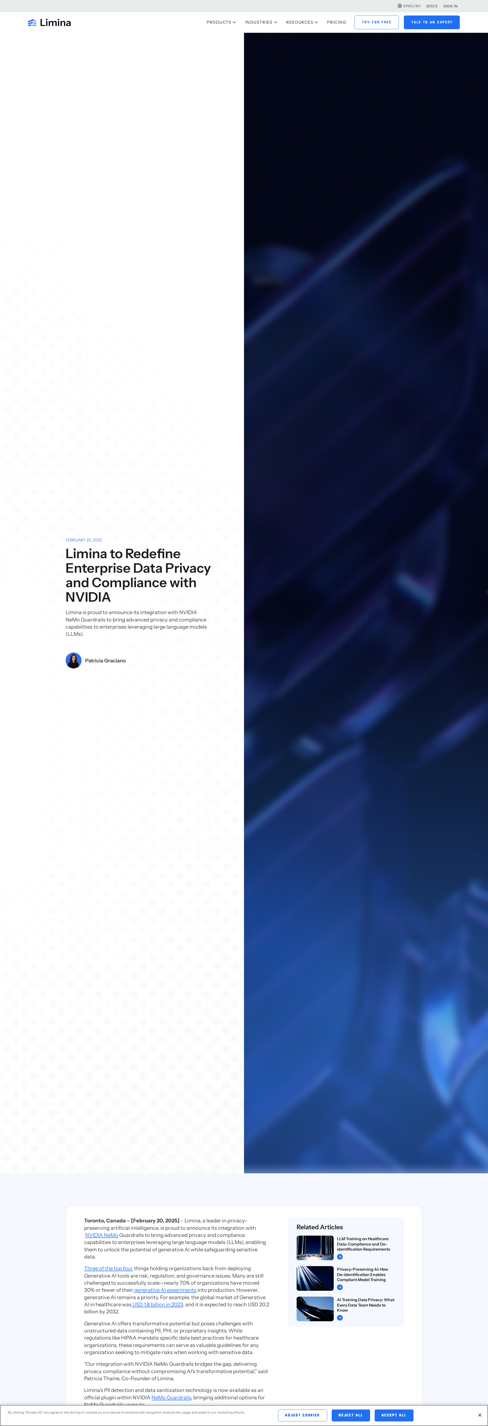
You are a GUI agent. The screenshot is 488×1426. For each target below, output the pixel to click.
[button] (408, 6)
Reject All (351, 1415)
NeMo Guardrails (171, 1397)
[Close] (479, 1415)
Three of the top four (108, 1268)
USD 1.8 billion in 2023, (157, 1304)
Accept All (394, 1415)
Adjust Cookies (302, 1415)
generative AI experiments (164, 1290)
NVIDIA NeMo (101, 1235)
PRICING (336, 22)
